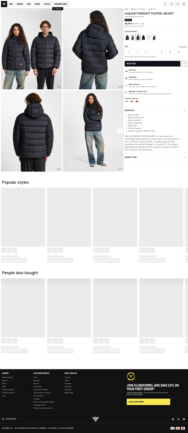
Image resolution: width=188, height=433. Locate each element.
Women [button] (20, 4)
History (4, 380)
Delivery (132, 70)
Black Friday (69, 393)
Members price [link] (60, 4)
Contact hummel (8, 393)
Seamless (68, 386)
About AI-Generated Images (43, 402)
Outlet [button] (47, 4)
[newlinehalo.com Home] (4, 4)
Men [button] (11, 4)
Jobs (4, 396)
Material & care (131, 157)
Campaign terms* (39, 405)
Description (129, 110)
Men (126, 9)
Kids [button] (29, 4)
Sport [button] (37, 4)
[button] (165, 4)
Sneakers (68, 383)
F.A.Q (35, 377)
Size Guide (37, 386)
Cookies (36, 399)
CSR (3, 386)
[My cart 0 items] (184, 4)
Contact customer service (43, 408)
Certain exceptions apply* (135, 392)
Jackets (152, 9)
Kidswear (68, 390)
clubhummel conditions (42, 393)
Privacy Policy (38, 396)
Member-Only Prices (138, 91)
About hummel (7, 377)
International (10, 419)
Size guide (183, 47)
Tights (67, 380)
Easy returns (134, 84)
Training (67, 377)
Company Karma (8, 390)
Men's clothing (138, 9)
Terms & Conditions (40, 390)
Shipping (132, 77)
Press (4, 383)
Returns (36, 383)
